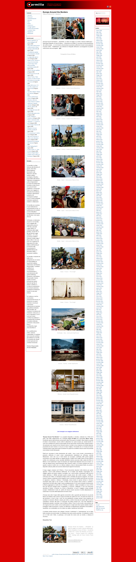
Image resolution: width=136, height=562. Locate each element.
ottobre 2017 (99, 205)
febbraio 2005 (99, 456)
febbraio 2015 (99, 258)
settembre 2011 (99, 326)
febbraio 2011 (99, 337)
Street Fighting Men (31, 146)
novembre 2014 (99, 263)
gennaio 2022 (99, 121)
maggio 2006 (99, 431)
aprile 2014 (98, 275)
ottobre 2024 (99, 67)
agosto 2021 (99, 129)
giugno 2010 (99, 350)
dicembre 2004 (99, 459)
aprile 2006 (98, 433)
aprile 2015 (98, 255)
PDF (82, 552)
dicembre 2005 (99, 440)
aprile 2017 (98, 215)
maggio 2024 (99, 75)
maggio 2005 (99, 451)
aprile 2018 (98, 195)
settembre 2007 (99, 405)
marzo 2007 (99, 415)
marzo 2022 (99, 118)
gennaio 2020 (99, 161)
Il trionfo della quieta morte (33, 113)
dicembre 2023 (99, 83)
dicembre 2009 (99, 360)
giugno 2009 (99, 370)
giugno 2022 (99, 113)
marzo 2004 (99, 474)
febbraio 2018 (99, 199)
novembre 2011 (99, 322)
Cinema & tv (30, 25)
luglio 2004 (98, 468)
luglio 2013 (98, 289)
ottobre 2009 (99, 364)
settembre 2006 (99, 425)
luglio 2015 (98, 250)
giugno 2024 (99, 73)
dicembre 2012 (99, 301)
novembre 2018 (99, 184)
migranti (51, 556)
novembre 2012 (99, 303)
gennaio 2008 (99, 398)
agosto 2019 (99, 169)
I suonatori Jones (31, 30)
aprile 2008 (98, 393)
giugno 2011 (99, 331)
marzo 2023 (99, 98)
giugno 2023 (99, 93)
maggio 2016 (99, 233)
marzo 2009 (99, 375)
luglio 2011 (98, 329)
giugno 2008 (99, 390)
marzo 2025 (99, 58)
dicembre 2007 (99, 400)
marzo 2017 (99, 217)
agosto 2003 (99, 486)
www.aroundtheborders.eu (75, 540)
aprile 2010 (98, 354)
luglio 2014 (98, 270)
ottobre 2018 (99, 185)
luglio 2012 (98, 309)
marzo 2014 (99, 276)
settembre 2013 (99, 286)
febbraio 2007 (99, 417)
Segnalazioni (58, 14)
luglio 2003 (98, 487)
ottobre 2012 (99, 304)
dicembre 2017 (99, 202)
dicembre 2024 (99, 63)
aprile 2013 (98, 294)
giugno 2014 (99, 271)
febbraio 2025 (99, 60)
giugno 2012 (99, 311)
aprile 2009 (98, 374)
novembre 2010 (99, 342)
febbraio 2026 (99, 40)
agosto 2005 (99, 446)
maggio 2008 (99, 392)
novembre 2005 (99, 441)
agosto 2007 (99, 407)
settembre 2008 (99, 385)
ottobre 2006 (99, 423)
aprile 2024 (98, 76)
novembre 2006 (99, 421)
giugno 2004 (99, 469)
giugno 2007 (99, 410)
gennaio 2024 (99, 81)
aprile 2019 (98, 175)
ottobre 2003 (99, 483)
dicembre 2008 (99, 380)
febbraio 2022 (99, 119)
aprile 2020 (98, 156)
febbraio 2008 (99, 397)
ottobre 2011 (99, 324)
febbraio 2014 (99, 278)
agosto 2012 (99, 308)
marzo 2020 (99, 157)
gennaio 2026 (99, 42)
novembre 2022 (99, 104)
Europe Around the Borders (65, 554)
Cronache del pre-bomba (32, 28)
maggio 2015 (99, 253)
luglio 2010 (98, 349)
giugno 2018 (99, 192)
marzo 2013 (99, 296)
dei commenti (100, 508)
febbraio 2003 (99, 496)
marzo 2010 (99, 355)
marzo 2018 (99, 197)
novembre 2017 (99, 204)
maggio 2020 (99, 154)
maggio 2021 (99, 134)
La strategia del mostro (32, 110)
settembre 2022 (99, 108)
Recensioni (29, 17)
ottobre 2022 (99, 106)
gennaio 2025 (99, 62)
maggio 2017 (99, 213)
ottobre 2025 (99, 47)
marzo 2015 (99, 256)
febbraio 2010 (99, 357)
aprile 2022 (98, 116)
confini (53, 554)
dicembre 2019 (99, 162)
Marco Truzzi (45, 556)
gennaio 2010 (99, 359)
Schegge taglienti (31, 26)
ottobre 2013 (99, 284)
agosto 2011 (99, 327)
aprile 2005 (98, 453)
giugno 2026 (99, 34)
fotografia (74, 554)
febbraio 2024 (99, 80)
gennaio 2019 (99, 180)
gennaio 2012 (99, 319)
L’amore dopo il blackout (32, 124)
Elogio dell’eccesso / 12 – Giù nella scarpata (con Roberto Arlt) (33, 87)
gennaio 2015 (99, 260)
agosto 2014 (99, 268)
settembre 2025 (99, 48)
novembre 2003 (99, 481)
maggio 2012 (99, 313)
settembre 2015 (99, 246)
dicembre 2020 (99, 142)
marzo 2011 (99, 336)
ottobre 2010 (99, 344)
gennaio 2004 (99, 478)
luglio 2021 (98, 131)
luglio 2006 (98, 428)
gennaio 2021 (99, 141)
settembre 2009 (99, 365)
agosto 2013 (99, 288)
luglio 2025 (98, 52)
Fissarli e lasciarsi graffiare (33, 70)
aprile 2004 (98, 473)
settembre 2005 (99, 445)
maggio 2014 (99, 273)
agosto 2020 (99, 149)
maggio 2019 (99, 174)
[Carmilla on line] (68, 5)
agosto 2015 (99, 248)
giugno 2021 (99, 133)
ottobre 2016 (99, 225)
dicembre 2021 (99, 123)
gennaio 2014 (99, 279)
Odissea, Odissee (31, 106)
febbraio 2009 (99, 377)
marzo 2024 (99, 78)
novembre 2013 (99, 283)
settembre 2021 (99, 128)
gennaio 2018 (99, 200)
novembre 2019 (99, 164)
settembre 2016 (99, 227)
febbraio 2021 (99, 139)
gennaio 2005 (99, 458)
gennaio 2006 (99, 438)
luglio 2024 (98, 71)
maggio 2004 (99, 471)
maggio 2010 (99, 352)
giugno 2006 (99, 430)
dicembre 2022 (99, 103)
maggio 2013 (99, 293)
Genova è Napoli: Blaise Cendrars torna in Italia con (33, 154)
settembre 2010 (99, 346)
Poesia (29, 23)
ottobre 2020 (99, 146)
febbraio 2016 (99, 238)
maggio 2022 (99, 114)
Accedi (97, 505)
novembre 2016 (99, 223)
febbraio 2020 (99, 159)
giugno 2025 (99, 53)
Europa (57, 554)
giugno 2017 (99, 212)
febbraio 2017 (99, 218)
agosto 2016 (99, 228)
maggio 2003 (99, 491)
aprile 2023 (98, 96)
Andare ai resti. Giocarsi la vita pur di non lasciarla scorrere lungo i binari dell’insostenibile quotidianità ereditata (33, 64)
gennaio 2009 (99, 379)
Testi (28, 21)
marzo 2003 (99, 494)
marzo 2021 (99, 138)
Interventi (29, 15)
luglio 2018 (98, 190)
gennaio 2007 (99, 418)
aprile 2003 (98, 492)
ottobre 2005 (99, 443)
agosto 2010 (99, 347)
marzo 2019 (99, 177)
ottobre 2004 (99, 463)
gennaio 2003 (99, 497)
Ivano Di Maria (89, 554)
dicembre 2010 (99, 341)
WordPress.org (99, 510)
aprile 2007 (98, 413)
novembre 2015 (99, 243)
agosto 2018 (99, 189)
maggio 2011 (99, 332)
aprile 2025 (98, 57)
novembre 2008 (99, 382)
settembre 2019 (99, 167)
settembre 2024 (99, 68)
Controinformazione (31, 18)
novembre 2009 (99, 362)
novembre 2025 (99, 45)
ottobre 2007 (99, 403)
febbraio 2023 (99, 100)
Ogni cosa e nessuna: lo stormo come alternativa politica (32, 138)
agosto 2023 (99, 90)
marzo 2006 (99, 435)
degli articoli (100, 506)
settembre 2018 (99, 187)
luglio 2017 (98, 210)
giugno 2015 (99, 251)
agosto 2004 (99, 466)
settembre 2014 (99, 266)
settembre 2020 (99, 147)
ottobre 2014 (99, 265)
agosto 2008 (99, 387)
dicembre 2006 (99, 420)
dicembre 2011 (99, 321)
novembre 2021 (99, 124)
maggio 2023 (99, 95)
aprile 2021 (98, 136)
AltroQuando (30, 33)
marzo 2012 (99, 316)
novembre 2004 (99, 461)
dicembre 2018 (99, 182)
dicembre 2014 (99, 261)
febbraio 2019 (99, 179)
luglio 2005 (98, 448)
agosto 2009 (99, 367)
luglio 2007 (98, 408)
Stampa (75, 552)
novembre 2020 (99, 144)
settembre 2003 (99, 484)
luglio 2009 (98, 369)
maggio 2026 (99, 35)
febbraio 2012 (99, 317)
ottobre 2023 (99, 86)
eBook (89, 552)
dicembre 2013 (99, 281)
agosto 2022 (99, 109)
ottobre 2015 (99, 245)
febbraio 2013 (99, 298)
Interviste (29, 20)
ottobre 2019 (99, 166)
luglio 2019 (98, 171)
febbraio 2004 (99, 476)
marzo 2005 (99, 454)
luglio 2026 (98, 32)
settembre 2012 (99, 306)
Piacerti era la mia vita (32, 73)
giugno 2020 (99, 152)
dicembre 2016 (99, 222)
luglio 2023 (98, 91)
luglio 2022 (98, 111)
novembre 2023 (99, 85)
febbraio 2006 (99, 436)
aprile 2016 (98, 235)
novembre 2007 (99, 402)
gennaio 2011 (99, 339)
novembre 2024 (99, 65)
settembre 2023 (99, 88)
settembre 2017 (99, 207)
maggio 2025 (99, 55)
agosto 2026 (99, 30)
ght (77, 554)
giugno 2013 (99, 291)
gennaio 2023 (99, 101)
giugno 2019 (99, 172)
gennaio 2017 (99, 220)
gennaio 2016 (99, 240)
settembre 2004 (99, 464)
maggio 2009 (99, 372)
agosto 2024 (99, 70)
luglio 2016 (98, 230)
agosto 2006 (99, 426)
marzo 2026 (99, 38)
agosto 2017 (99, 209)
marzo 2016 (99, 237)
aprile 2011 (98, 334)
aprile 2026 (98, 37)
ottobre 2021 (99, 126)
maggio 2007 (99, 412)
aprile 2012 (98, 314)
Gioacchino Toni (82, 554)
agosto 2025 (99, 50)
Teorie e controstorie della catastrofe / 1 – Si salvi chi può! (33, 121)
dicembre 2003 (99, 479)
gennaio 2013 (99, 299)
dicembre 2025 (99, 43)
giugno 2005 (99, 450)
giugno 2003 (99, 489)
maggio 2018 (99, 194)
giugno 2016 (99, 232)
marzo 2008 (99, 395)
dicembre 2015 (99, 242)
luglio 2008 (98, 388)
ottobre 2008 (99, 383)
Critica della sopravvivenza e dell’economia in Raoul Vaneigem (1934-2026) (33, 47)
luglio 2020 (98, 151)
